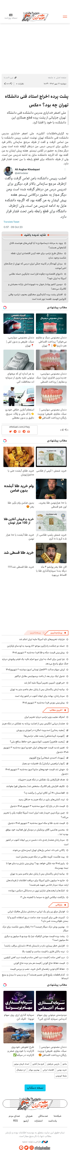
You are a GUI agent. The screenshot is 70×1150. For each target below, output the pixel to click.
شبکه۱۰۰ (57, 1116)
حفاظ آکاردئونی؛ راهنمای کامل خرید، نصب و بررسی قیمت (37, 969)
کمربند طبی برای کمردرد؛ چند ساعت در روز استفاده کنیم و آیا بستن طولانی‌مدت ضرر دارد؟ (37, 919)
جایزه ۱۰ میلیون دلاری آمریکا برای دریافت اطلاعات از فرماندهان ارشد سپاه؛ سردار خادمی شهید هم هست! (37, 882)
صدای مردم (14, 1116)
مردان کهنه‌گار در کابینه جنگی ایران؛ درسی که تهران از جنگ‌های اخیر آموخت (35, 266)
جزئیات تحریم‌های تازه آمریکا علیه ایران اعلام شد (42, 639)
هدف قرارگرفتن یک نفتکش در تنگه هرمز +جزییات (41, 780)
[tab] (58, 632)
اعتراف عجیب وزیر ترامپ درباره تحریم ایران (44, 717)
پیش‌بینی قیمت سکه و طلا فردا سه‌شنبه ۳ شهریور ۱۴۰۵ (38, 652)
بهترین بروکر (34, 1070)
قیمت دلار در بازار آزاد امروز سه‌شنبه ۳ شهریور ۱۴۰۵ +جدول (37, 806)
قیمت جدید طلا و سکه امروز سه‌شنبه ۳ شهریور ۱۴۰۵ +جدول (36, 823)
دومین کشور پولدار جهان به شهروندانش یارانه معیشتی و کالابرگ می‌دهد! (37, 286)
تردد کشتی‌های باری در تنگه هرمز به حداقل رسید (41, 799)
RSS (15, 1121)
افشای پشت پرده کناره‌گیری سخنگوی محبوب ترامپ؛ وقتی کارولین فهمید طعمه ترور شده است (37, 297)
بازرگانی (58, 905)
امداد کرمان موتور (21, 1064)
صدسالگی (43, 1116)
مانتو (65, 1064)
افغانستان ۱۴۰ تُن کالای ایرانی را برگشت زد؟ (44, 793)
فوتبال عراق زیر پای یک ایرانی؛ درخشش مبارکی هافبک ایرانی (36, 912)
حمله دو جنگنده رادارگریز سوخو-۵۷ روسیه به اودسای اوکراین (36, 646)
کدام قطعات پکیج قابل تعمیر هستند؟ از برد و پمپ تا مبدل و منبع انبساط (35, 976)
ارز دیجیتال (21, 1070)
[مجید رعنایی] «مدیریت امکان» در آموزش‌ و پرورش (40, 730)
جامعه (50, 77)
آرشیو (26, 1121)
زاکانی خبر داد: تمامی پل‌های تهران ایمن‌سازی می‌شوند (39, 850)
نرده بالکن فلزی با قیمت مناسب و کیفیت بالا (43, 951)
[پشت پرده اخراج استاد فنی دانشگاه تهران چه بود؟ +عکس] (35, 197)
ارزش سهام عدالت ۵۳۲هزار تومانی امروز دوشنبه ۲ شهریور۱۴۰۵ (35, 669)
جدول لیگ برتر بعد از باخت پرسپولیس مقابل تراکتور (40, 676)
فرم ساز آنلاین (38, 1064)
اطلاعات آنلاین (35, 16)
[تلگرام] (21, 1148)
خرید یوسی (62, 1070)
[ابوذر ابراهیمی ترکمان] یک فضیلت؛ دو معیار (43, 763)
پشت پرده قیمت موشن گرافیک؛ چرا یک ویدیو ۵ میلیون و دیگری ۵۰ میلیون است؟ (36, 938)
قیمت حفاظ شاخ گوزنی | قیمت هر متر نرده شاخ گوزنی (39, 963)
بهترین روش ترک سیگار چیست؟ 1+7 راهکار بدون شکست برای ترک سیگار (35, 928)
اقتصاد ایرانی (48, 1070)
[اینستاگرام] (31, 1148)
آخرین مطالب (56, 710)
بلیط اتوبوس (61, 1075)
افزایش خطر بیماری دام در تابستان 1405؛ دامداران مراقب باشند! (34, 946)
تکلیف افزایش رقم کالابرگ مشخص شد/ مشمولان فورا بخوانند (35, 786)
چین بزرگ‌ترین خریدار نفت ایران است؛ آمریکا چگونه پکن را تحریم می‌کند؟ (36, 815)
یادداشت (52, 1121)
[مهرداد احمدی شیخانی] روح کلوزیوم (47, 758)
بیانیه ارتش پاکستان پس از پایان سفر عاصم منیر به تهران (37, 689)
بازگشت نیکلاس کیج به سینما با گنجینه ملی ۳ (42, 897)
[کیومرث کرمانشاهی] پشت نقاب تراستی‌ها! (44, 736)
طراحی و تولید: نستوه (31, 1141)
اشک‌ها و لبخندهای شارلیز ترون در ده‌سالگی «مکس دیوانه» (36, 891)
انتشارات (38, 1121)
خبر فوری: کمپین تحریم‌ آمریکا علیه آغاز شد (44, 683)
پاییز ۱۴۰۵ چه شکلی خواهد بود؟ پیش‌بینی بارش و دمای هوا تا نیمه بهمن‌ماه (37, 865)
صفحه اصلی (61, 77)
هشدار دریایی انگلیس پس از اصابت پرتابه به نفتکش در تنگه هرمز (33, 724)
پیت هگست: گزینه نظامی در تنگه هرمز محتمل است (40, 857)
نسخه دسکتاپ (35, 1088)
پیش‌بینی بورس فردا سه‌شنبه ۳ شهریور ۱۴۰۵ (43, 703)
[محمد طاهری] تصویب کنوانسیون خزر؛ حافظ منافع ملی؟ (37, 742)
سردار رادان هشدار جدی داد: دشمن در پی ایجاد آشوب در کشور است (37, 842)
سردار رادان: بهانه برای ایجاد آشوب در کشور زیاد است (40, 696)
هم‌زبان (29, 1116)
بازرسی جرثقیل (53, 1064)
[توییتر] (26, 1148)
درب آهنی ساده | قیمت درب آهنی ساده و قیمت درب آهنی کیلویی (34, 957)
